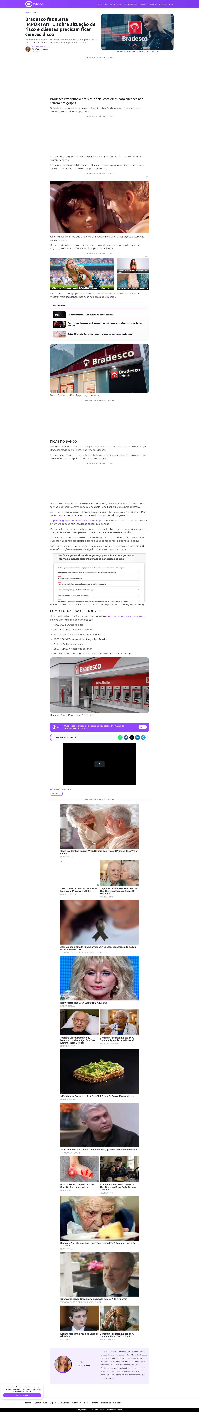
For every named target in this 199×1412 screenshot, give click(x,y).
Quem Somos (40, 1403)
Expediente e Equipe (59, 1403)
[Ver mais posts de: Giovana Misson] (28, 49)
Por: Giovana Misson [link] (41, 47)
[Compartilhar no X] (131, 737)
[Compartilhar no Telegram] (143, 737)
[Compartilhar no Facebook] (126, 737)
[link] (63, 1364)
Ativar (142, 727)
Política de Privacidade (112, 1403)
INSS (171, 4)
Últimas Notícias (112, 4)
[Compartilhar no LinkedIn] (137, 737)
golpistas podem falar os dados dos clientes (97, 293)
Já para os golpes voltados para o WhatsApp (76, 520)
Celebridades (131, 4)
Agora (143, 4)
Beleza (162, 4)
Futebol (153, 4)
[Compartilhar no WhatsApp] (120, 737)
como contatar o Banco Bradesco (125, 616)
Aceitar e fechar (22, 1395)
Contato (94, 1403)
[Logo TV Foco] (34, 4)
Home (99, 4)
